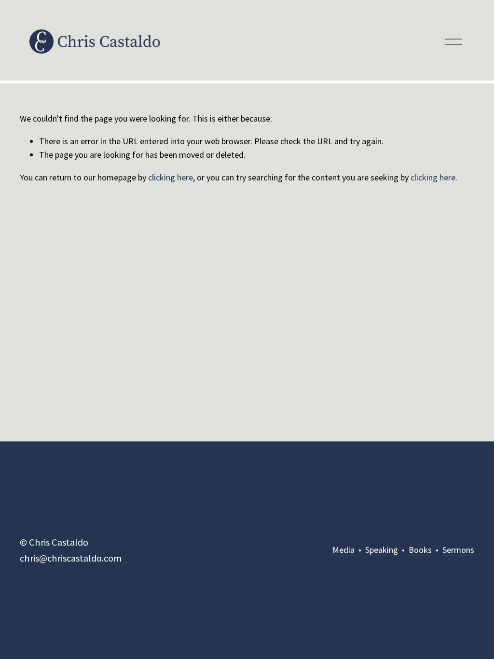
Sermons (458, 549)
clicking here (170, 177)
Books (420, 549)
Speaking (381, 549)
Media (343, 549)
